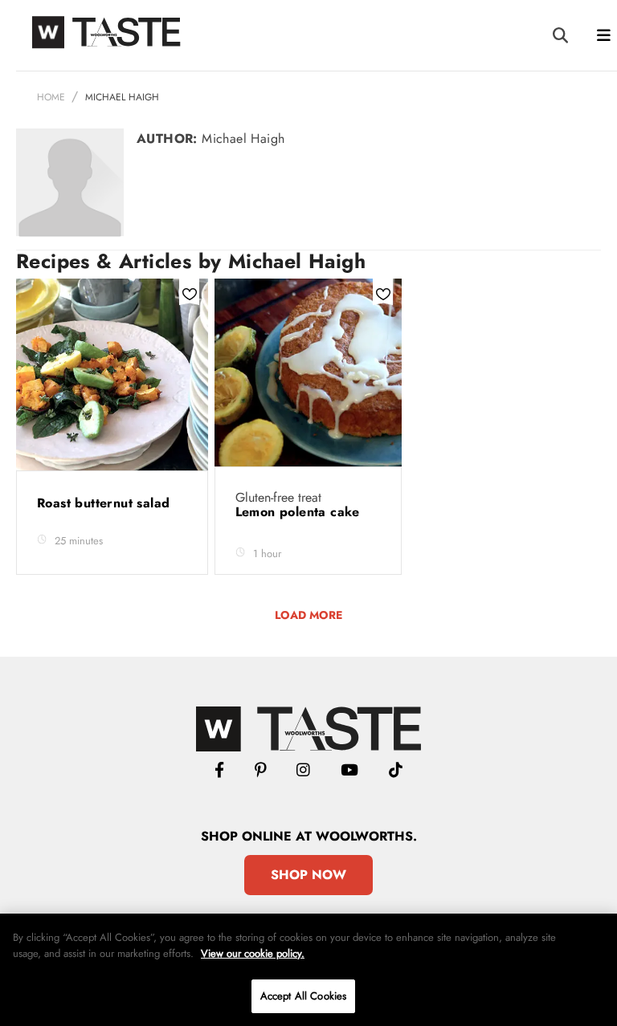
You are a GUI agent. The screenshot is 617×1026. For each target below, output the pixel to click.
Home (51, 97)
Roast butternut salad (105, 503)
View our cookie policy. (252, 953)
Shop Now (308, 874)
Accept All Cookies (303, 996)
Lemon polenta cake (300, 512)
